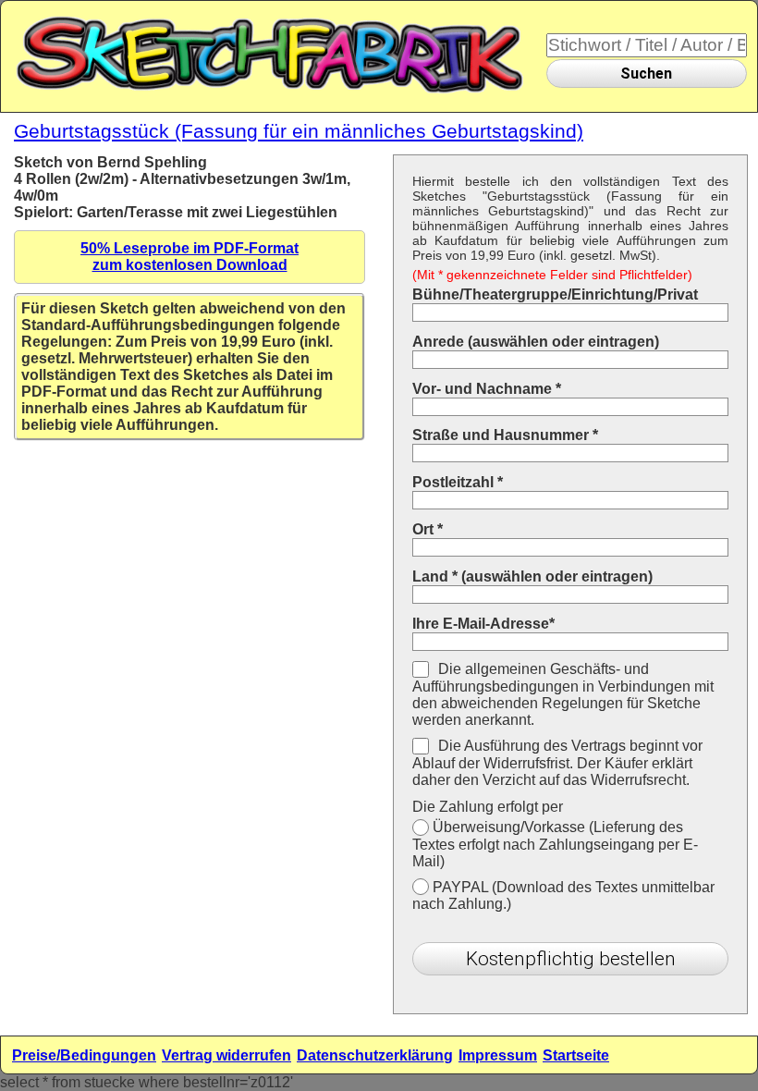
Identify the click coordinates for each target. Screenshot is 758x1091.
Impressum (497, 1055)
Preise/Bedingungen (84, 1055)
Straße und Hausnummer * (505, 435)
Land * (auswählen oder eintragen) (532, 576)
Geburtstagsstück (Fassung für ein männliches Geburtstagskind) (298, 130)
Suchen (646, 73)
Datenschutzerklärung (375, 1055)
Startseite (576, 1055)
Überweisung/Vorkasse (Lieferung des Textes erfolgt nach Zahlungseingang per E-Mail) (555, 844)
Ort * (427, 529)
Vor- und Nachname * (486, 389)
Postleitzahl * (457, 482)
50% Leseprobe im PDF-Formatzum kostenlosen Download (189, 256)
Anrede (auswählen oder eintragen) (535, 341)
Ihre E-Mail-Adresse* (483, 623)
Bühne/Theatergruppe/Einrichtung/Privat (555, 294)
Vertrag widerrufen (226, 1055)
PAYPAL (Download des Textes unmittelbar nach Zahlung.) (563, 896)
